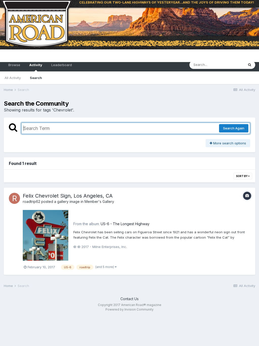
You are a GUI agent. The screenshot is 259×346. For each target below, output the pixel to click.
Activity (35, 65)
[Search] (249, 65)
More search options (229, 143)
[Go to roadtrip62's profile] (14, 198)
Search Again (233, 128)
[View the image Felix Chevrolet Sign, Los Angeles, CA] (45, 235)
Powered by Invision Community (129, 309)
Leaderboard (61, 65)
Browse (14, 65)
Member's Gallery (99, 201)
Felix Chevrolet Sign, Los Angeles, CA (68, 196)
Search (36, 78)
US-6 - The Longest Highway (125, 224)
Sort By (242, 176)
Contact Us (129, 299)
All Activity (13, 78)
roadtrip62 (31, 201)
